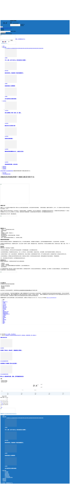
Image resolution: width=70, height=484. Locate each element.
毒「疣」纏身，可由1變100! (10, 334)
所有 (5, 48)
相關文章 (2, 337)
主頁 (3, 46)
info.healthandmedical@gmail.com (10, 413)
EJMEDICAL (5, 301)
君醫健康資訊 (5, 312)
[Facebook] (6, 180)
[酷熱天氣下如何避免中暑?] (11, 122)
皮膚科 (30, 48)
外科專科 (18, 48)
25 (2, 404)
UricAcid (4, 304)
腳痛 (3, 323)
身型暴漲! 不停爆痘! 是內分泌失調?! (8, 363)
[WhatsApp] (2, 180)
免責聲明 (4, 168)
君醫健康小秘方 (6, 311)
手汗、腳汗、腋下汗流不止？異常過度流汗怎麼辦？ (15, 60)
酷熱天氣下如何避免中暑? (10, 125)
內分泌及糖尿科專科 (13, 48)
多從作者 (5, 337)
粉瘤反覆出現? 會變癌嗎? (10, 85)
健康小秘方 (5, 307)
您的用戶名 (22, 24)
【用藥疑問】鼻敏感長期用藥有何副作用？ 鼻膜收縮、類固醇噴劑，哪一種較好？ (21, 335)
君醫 (3, 310)
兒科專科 (8, 48)
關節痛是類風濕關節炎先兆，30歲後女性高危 (14, 151)
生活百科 (4, 100)
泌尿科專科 (26, 48)
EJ (3, 300)
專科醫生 (4, 317)
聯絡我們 (4, 166)
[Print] (22, 180)
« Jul (1, 407)
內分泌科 (4, 309)
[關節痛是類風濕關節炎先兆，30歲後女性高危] (11, 148)
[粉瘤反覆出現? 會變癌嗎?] (11, 82)
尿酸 (3, 318)
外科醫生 (4, 315)
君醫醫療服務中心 (6, 313)
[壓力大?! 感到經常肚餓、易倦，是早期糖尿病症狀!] (6, 373)
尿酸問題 (4, 319)
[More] (26, 180)
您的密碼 (22, 25)
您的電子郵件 (13, 31)
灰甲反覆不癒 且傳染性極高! (11, 98)
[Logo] (4, 44)
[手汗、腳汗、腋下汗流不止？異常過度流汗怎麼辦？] (11, 56)
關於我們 (4, 167)
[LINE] (10, 180)
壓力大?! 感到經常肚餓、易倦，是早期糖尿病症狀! (12, 376)
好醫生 (4, 316)
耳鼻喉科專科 (40, 48)
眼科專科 (32, 48)
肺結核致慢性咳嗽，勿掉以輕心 (11, 164)
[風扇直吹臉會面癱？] (11, 135)
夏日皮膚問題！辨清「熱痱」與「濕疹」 (13, 112)
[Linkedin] (14, 180)
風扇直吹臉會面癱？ (9, 138)
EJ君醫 (4, 302)
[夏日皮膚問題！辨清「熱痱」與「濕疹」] (11, 109)
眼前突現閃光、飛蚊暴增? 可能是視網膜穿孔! (14, 72)
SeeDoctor (4, 303)
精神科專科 (36, 48)
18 (2, 403)
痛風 (3, 320)
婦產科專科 (22, 48)
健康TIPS (4, 305)
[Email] (18, 180)
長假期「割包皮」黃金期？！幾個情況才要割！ (11, 350)
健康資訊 (4, 308)
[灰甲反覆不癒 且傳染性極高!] (11, 95)
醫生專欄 (4, 47)
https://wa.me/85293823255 (51, 297)
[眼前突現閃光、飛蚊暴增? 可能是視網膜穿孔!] (11, 69)
